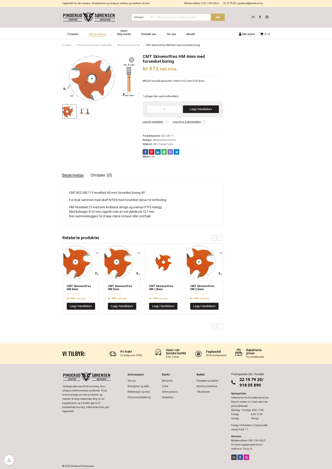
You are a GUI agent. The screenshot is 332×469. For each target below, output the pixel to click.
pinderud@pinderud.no (250, 3)
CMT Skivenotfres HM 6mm (79, 287)
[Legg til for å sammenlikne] (204, 122)
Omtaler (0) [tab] (101, 175)
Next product (220, 326)
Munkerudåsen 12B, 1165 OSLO (248, 440)
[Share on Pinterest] (151, 152)
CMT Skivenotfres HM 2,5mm (202, 287)
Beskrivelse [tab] (73, 175)
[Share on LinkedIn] (158, 152)
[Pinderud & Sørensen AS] (89, 17)
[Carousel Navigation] (217, 238)
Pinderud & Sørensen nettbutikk (94, 45)
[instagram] (267, 17)
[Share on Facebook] (145, 152)
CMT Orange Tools (163, 144)
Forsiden (67, 45)
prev (214, 238)
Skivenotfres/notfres (128, 45)
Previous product (214, 326)
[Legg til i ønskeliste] (166, 122)
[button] (131, 60)
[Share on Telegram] (176, 152)
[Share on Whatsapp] (164, 152)
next (220, 238)
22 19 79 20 (229, 3)
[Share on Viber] (170, 152)
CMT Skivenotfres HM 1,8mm (161, 287)
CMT (153, 156)
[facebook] (260, 17)
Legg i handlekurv (201, 109)
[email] (253, 17)
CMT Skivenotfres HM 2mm (120, 287)
